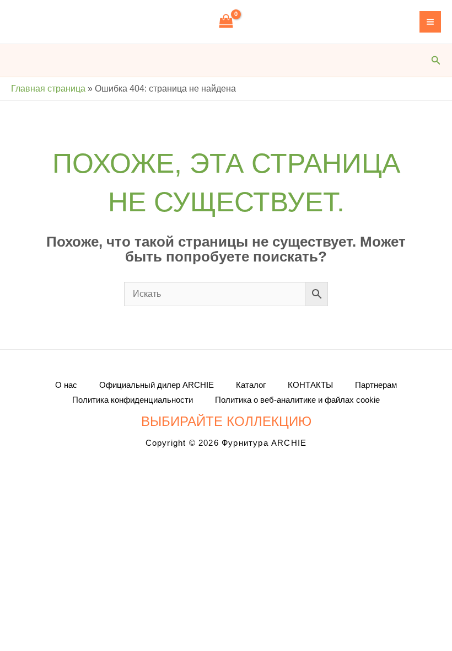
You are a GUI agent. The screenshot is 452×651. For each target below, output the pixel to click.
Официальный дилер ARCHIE (156, 384)
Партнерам (376, 384)
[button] (436, 61)
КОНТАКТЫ (310, 384)
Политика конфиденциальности (132, 399)
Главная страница (48, 88)
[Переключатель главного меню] (430, 22)
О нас (66, 384)
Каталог (251, 384)
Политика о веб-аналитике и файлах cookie (297, 399)
